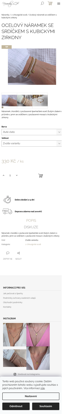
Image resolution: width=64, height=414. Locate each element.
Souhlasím (45, 406)
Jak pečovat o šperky (13, 293)
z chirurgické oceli (33, 244)
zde (43, 388)
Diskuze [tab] (31, 227)
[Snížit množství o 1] (17, 175)
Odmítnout (15, 406)
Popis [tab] (31, 220)
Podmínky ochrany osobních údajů (19, 298)
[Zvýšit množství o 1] (3, 175)
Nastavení (31, 396)
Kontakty (7, 307)
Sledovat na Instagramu (29, 374)
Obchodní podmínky (12, 302)
